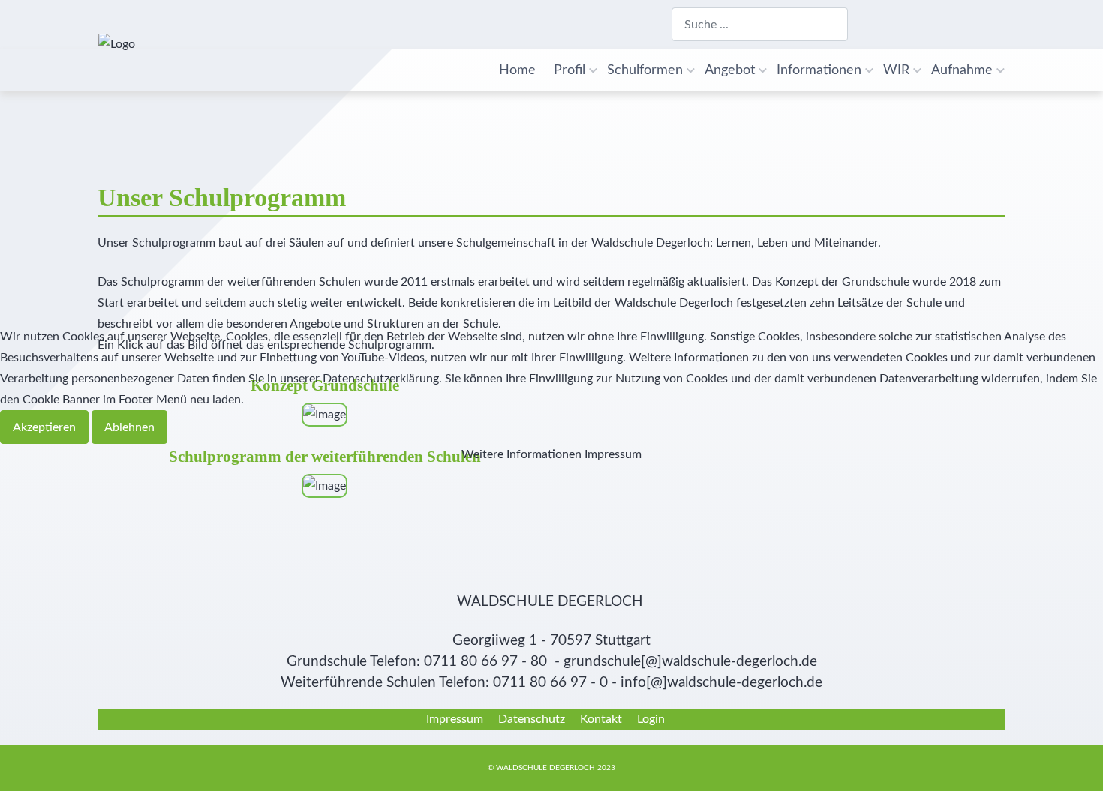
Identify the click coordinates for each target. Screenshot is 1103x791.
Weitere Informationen (521, 454)
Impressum (613, 454)
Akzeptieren (44, 427)
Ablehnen (129, 427)
